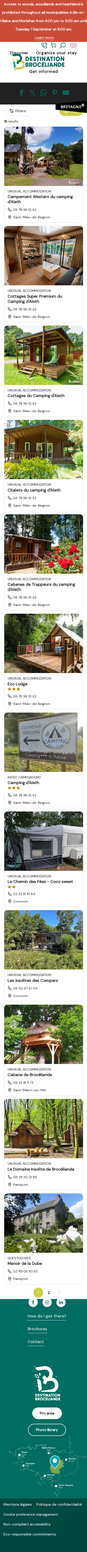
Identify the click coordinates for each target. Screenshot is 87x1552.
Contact (36, 1341)
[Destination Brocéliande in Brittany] (34, 62)
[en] (74, 45)
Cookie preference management (30, 1514)
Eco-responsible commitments (29, 1534)
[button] (63, 45)
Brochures (37, 1329)
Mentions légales (17, 1504)
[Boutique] (53, 47)
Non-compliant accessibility (27, 1524)
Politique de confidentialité (59, 1504)
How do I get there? (47, 1316)
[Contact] (44, 47)
